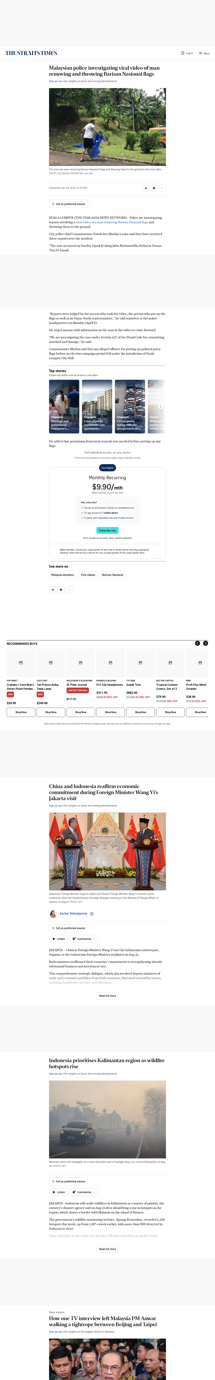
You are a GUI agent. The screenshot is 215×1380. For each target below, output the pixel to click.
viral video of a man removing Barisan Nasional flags (112, 222)
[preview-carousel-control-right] (160, 406)
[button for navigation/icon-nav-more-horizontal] (162, 188)
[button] (186, 53)
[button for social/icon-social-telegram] (145, 188)
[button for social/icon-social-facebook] (154, 188)
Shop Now (21, 712)
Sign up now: (56, 81)
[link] (31, 53)
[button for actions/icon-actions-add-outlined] (92, 914)
